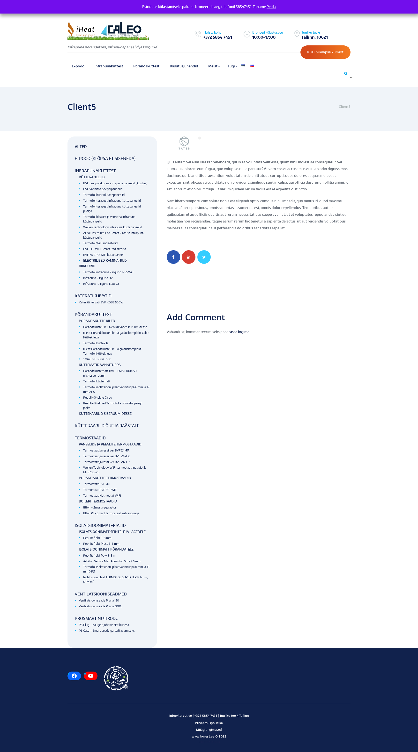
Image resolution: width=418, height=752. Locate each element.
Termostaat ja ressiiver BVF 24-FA (106, 450)
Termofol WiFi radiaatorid (100, 243)
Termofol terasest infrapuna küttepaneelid (112, 200)
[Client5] (259, 143)
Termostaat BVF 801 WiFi (100, 490)
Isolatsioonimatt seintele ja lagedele (112, 532)
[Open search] (345, 73)
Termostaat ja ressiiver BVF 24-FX (106, 456)
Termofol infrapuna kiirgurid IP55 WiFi (108, 272)
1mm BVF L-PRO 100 (97, 359)
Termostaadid (90, 438)
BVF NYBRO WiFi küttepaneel (103, 255)
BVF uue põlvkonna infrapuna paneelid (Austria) (115, 183)
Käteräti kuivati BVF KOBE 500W (101, 302)
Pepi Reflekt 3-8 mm (97, 538)
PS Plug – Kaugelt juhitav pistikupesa (104, 625)
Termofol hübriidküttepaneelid (104, 195)
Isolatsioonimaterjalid (100, 525)
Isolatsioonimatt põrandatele (106, 549)
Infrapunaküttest (95, 170)
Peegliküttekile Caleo (97, 397)
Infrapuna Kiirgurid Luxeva (101, 284)
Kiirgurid (87, 266)
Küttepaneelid (92, 177)
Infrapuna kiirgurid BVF (98, 278)
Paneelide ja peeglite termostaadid (110, 444)
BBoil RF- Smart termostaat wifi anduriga (111, 513)
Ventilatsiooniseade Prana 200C (100, 606)
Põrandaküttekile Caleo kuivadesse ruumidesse (115, 327)
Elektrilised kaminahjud (105, 260)
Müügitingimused (209, 729)
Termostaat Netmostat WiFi (102, 495)
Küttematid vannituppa (100, 365)
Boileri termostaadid (98, 501)
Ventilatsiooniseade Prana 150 (99, 600)
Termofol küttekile (96, 343)
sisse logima (239, 332)
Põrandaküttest (93, 314)
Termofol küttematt (96, 381)
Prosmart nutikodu (97, 618)
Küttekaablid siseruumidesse (105, 413)
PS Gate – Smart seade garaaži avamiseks (107, 630)
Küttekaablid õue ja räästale (107, 425)
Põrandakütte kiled (97, 321)
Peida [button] (271, 7)
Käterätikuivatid (93, 296)
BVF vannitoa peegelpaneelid (102, 189)
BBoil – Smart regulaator (99, 507)
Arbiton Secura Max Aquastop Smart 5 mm (112, 561)
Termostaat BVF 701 (96, 484)
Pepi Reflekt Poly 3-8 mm (100, 555)
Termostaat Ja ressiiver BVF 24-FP (106, 462)
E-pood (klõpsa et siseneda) (105, 158)
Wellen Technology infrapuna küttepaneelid (112, 227)
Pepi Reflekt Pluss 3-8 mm (101, 543)
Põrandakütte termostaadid (105, 478)
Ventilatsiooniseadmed (101, 594)
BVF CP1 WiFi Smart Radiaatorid (104, 249)
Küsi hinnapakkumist (325, 52)
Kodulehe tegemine (209, 741)
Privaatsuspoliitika (209, 723)
